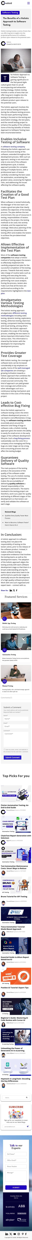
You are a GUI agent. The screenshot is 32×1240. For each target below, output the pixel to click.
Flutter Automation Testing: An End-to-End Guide (14, 806)
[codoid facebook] (25, 1234)
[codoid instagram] (18, 1234)
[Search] (27, 1097)
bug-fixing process (22, 438)
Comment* (7, 731)
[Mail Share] (27, 1126)
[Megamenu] (28, 3)
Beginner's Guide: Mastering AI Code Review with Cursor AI (14, 1019)
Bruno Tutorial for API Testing (14, 896)
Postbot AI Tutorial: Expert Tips (15, 987)
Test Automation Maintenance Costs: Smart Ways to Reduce (14, 867)
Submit (16, 1187)
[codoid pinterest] (22, 1234)
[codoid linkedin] (6, 1234)
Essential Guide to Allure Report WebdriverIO (15, 958)
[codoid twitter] (11, 590)
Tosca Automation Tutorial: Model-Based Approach (13, 928)
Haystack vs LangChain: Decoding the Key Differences (15, 1080)
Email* (6, 723)
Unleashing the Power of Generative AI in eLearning (12, 1049)
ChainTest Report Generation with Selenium (16, 836)
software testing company (13, 146)
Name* (6, 715)
